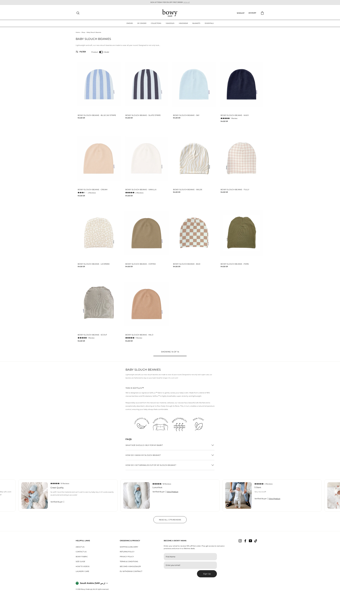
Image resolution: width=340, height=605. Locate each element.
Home (78, 32)
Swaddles (170, 23)
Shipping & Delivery (129, 547)
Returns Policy (127, 552)
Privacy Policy (127, 557)
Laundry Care (82, 571)
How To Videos (82, 566)
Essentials (209, 23)
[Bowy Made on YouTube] (250, 540)
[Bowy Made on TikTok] (255, 540)
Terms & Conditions (129, 561)
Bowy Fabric (82, 557)
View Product (172, 492)
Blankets (196, 23)
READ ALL (173, 521)
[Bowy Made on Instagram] (240, 540)
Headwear (183, 23)
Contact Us (81, 552)
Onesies (129, 23)
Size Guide (80, 561)
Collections (156, 23)
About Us (80, 547)
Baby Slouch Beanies (94, 32)
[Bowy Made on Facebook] (245, 540)
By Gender (141, 23)
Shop (83, 32)
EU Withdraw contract (131, 571)
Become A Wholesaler (130, 566)
